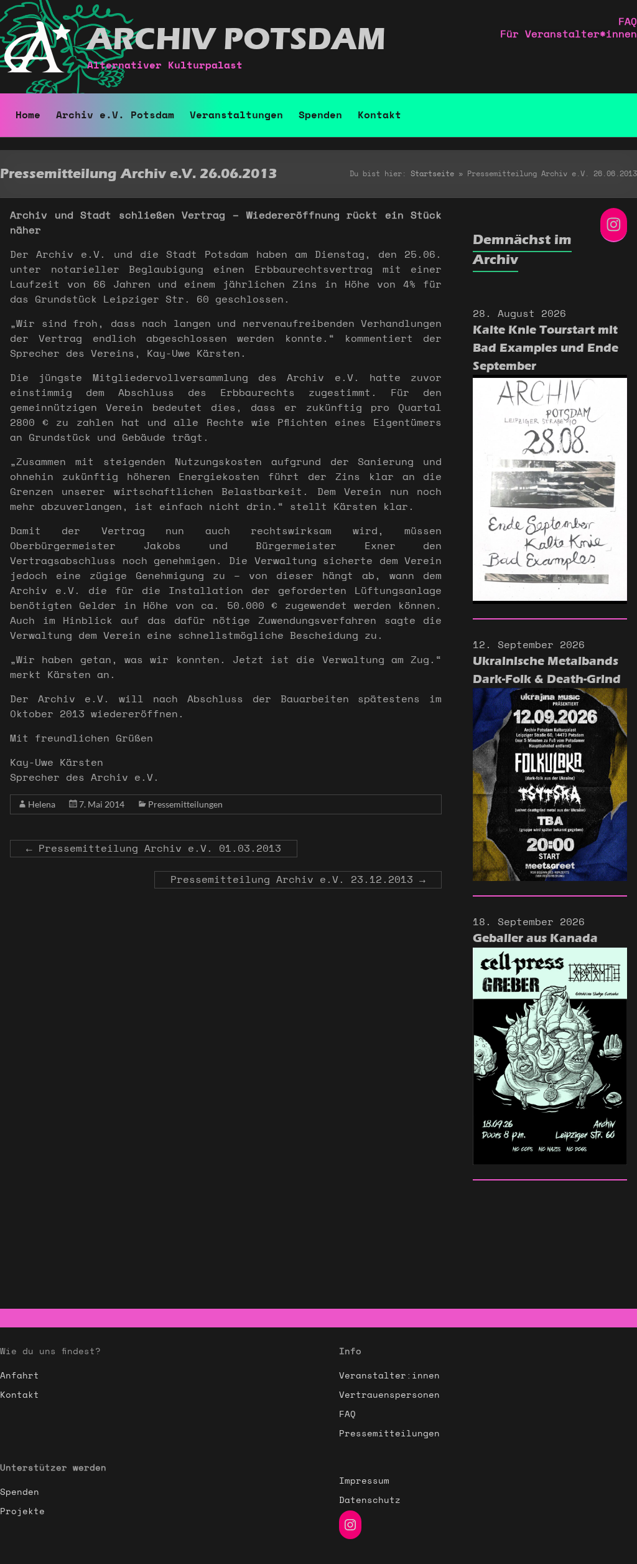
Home (28, 115)
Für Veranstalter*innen (568, 34)
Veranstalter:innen (389, 1376)
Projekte (22, 1511)
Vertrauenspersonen (389, 1395)
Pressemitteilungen (185, 804)
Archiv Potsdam (236, 39)
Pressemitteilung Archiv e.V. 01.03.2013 (153, 849)
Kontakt (379, 115)
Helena (41, 804)
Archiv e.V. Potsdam (115, 115)
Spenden (320, 115)
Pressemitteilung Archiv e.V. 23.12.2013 (297, 880)
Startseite (432, 173)
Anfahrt (19, 1376)
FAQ (627, 22)
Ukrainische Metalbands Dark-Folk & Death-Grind (547, 670)
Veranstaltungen (236, 115)
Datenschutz (370, 1500)
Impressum (364, 1481)
